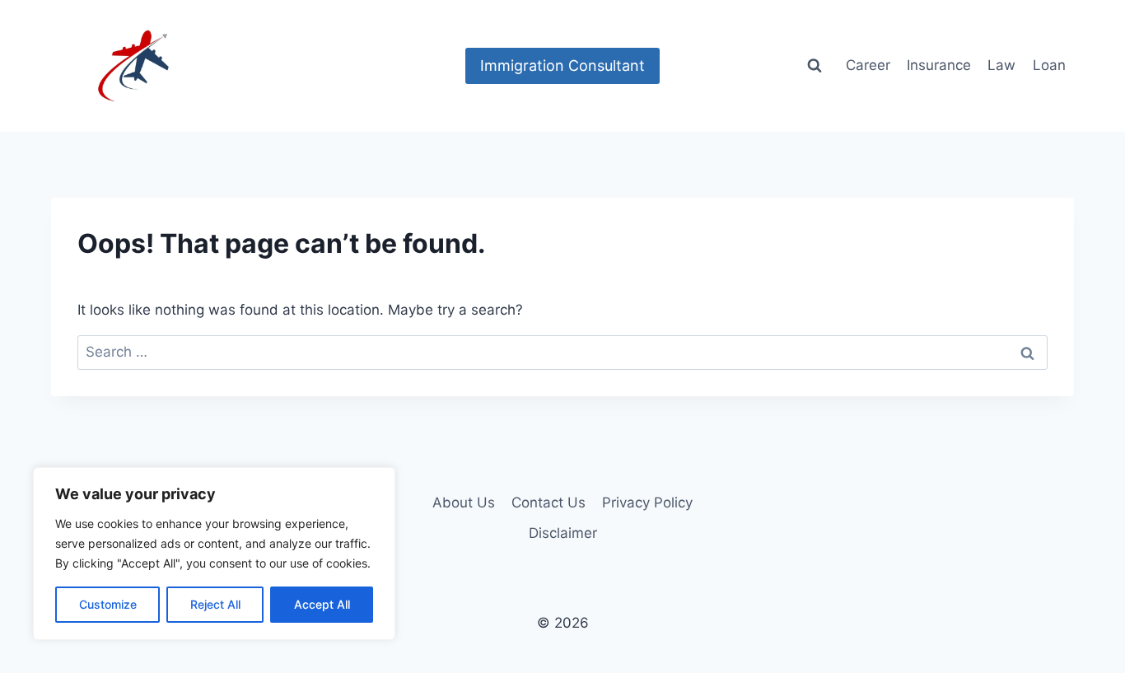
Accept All (322, 604)
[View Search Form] (814, 66)
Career (868, 65)
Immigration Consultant (562, 65)
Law (1001, 65)
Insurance (939, 65)
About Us (463, 502)
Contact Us (548, 502)
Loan (1049, 65)
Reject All (215, 604)
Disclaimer (563, 533)
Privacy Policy (647, 502)
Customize (108, 604)
